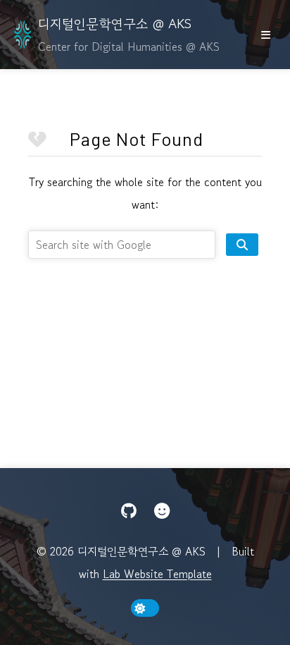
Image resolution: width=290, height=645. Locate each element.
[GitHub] (129, 511)
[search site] (242, 244)
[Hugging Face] (162, 511)
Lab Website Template (157, 573)
